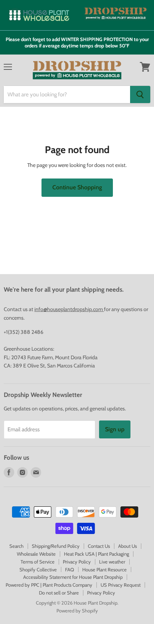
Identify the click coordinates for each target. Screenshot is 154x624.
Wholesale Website (36, 554)
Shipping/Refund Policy (56, 546)
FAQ (69, 569)
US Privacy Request (121, 585)
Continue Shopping (77, 187)
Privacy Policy (77, 562)
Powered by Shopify (77, 611)
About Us (127, 546)
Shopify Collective (38, 569)
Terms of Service (38, 562)
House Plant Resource (104, 569)
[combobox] (67, 94)
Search (16, 546)
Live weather (112, 562)
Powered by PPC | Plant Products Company (49, 585)
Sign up (114, 429)
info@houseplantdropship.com (69, 309)
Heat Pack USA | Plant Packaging (96, 554)
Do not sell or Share (59, 593)
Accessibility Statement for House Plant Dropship (73, 577)
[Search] (140, 94)
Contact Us (99, 546)
